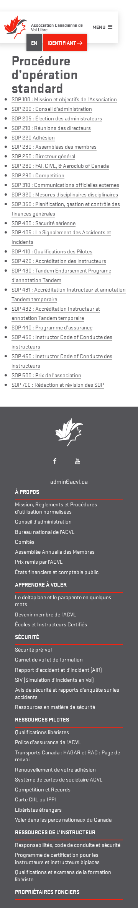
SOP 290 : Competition (38, 175)
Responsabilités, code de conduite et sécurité (67, 844)
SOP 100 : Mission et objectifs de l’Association (64, 99)
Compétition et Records (43, 789)
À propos (27, 491)
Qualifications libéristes (42, 732)
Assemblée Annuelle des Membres (55, 551)
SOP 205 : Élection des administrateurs (57, 118)
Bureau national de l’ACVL (45, 531)
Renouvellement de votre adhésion (55, 769)
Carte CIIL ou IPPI (35, 799)
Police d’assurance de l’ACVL (48, 742)
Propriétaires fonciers (47, 891)
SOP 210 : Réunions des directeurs (51, 127)
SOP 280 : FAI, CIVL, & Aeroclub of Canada (60, 165)
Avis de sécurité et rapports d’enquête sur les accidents (67, 692)
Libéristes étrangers (38, 809)
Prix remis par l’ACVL (39, 561)
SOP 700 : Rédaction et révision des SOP (58, 384)
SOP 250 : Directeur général (43, 156)
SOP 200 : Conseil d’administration (52, 108)
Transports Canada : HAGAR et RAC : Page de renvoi (67, 755)
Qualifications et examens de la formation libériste (63, 875)
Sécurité (27, 636)
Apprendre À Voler (41, 584)
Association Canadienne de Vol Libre (57, 27)
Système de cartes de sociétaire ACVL (59, 779)
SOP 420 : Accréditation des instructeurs (59, 260)
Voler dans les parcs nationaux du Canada (63, 819)
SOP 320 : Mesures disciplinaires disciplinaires (65, 194)
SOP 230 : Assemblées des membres (54, 146)
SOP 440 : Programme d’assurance (52, 327)
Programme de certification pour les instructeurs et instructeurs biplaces (57, 858)
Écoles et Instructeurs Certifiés (51, 624)
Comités (24, 541)
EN (34, 42)
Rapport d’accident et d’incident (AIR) (58, 669)
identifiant (62, 42)
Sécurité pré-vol (33, 649)
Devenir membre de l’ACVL (45, 614)
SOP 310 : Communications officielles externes (65, 184)
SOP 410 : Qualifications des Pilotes (52, 251)
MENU (98, 27)
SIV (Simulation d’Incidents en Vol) (54, 679)
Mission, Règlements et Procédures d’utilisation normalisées (56, 507)
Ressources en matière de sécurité (55, 706)
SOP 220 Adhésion (33, 137)
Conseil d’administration (43, 521)
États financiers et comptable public (57, 572)
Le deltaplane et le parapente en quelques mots (63, 600)
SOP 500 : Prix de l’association (46, 375)
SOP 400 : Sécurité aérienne (44, 223)
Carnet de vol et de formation (49, 659)
